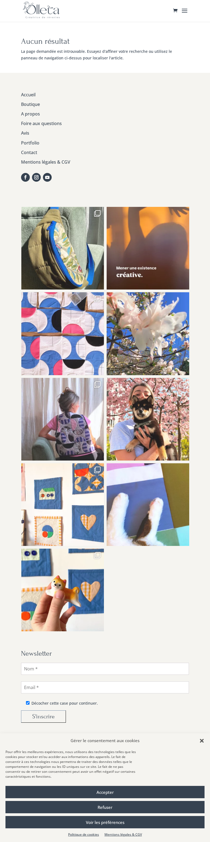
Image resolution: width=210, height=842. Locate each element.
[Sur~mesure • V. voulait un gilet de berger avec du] (62, 419)
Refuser (105, 807)
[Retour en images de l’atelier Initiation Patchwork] (62, 504)
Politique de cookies (83, 834)
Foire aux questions (41, 123)
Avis (25, 133)
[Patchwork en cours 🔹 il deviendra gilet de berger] (62, 333)
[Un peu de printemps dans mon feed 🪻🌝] (148, 333)
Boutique (30, 104)
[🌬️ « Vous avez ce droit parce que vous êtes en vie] (148, 248)
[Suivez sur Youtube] (47, 177)
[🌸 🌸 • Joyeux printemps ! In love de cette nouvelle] (148, 419)
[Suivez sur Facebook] (25, 177)
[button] (202, 740)
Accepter (105, 792)
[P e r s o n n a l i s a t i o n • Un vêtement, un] (62, 248)
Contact (29, 152)
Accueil (28, 95)
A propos (30, 114)
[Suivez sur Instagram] (36, 177)
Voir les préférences (105, 822)
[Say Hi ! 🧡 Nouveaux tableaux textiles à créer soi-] (62, 590)
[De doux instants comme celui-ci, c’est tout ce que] (148, 504)
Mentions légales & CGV (123, 834)
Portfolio (30, 143)
